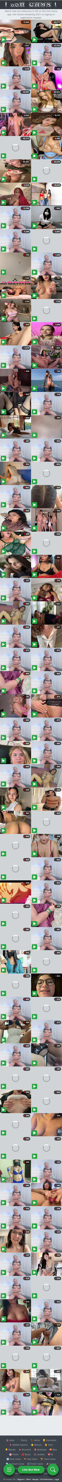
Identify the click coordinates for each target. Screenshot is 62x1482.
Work (28, 1479)
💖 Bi (50, 1454)
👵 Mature (36, 1444)
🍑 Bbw (53, 1449)
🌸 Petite (14, 1454)
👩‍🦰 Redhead (40, 1449)
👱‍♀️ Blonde (10, 1449)
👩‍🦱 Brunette (25, 1449)
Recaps (35, 1479)
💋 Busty (26, 1454)
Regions (21, 1479)
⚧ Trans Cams (48, 1459)
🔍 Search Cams (48, 1473)
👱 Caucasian (49, 1440)
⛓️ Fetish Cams (35, 1463)
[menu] (9, 1469)
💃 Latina (35, 1440)
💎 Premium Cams (15, 1463)
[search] (53, 1469)
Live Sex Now (31, 1469)
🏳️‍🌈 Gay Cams (30, 1459)
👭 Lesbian (39, 1454)
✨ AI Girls (51, 1463)
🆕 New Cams (13, 1459)
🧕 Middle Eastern (18, 1444)
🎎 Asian (10, 1440)
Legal (56, 1479)
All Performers (46, 1479)
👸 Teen (49, 1444)
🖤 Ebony (22, 1440)
